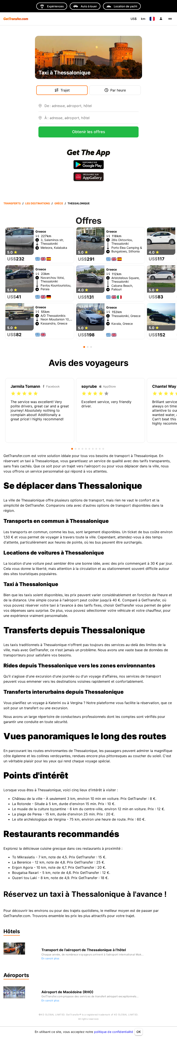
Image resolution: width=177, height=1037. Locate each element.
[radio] (13, 393)
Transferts (12, 203)
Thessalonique (79, 203)
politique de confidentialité (113, 1032)
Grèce (58, 203)
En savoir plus (50, 958)
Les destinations (37, 203)
